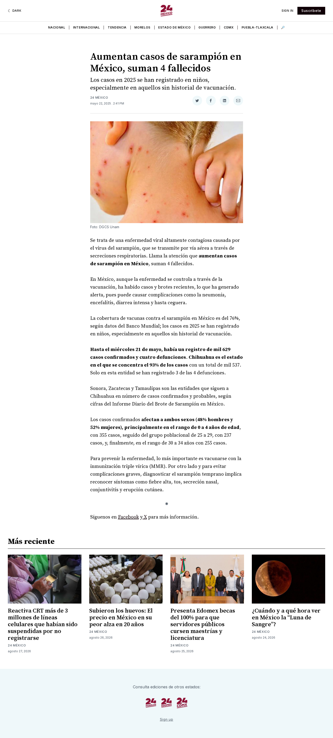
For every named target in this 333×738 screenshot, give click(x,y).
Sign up (166, 719)
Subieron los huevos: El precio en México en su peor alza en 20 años (121, 617)
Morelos (142, 27)
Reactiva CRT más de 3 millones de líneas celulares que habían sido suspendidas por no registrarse (43, 624)
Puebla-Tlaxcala (258, 27)
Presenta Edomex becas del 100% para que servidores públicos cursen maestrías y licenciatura (202, 624)
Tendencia (117, 27)
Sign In (288, 10)
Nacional (56, 27)
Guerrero (207, 27)
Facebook (128, 517)
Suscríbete (311, 11)
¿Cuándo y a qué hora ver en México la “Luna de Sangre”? (286, 617)
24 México (99, 97)
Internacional (86, 27)
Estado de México (174, 27)
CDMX (229, 27)
